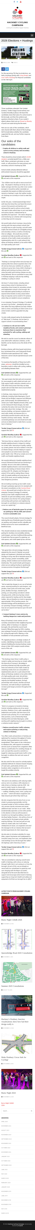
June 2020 (4, 1169)
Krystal (20, 1225)
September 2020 (6, 1165)
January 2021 (5, 1156)
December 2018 (6, 1200)
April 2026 (4, 1121)
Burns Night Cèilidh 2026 (12, 920)
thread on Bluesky (26, 121)
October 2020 (5, 1161)
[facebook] (14, 2)
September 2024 (6, 1139)
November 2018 (6, 1204)
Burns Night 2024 (8, 1093)
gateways (9, 364)
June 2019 (4, 1195)
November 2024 (6, 1134)
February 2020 (5, 1182)
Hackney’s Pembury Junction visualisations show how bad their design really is (14, 1021)
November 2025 (6, 1126)
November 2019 (6, 1191)
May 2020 (4, 1174)
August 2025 (5, 1130)
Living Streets (24, 75)
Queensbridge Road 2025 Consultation (16, 953)
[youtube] (20, 2)
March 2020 (5, 1178)
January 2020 (5, 1187)
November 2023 (6, 1143)
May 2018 (4, 1209)
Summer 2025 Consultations (12, 986)
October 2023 (5, 1147)
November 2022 (6, 1152)
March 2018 (5, 1213)
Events (15, 62)
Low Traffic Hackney (8, 77)
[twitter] (17, 2)
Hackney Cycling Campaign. (16, 1224)
